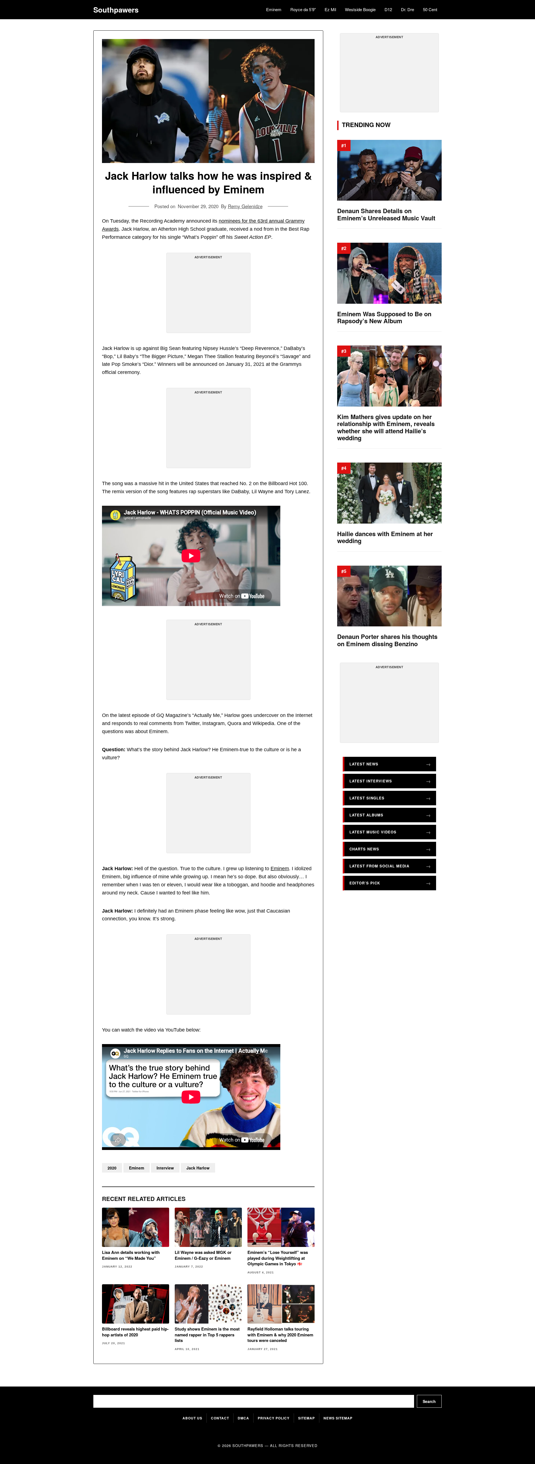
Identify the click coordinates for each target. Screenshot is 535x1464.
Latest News (363, 764)
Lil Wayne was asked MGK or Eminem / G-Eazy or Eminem (203, 1255)
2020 (112, 1168)
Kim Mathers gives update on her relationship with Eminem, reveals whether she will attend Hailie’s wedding (386, 427)
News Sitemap (338, 1418)
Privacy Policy (274, 1418)
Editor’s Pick (364, 883)
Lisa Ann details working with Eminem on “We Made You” (131, 1255)
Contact (220, 1418)
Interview (165, 1168)
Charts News (364, 849)
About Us (192, 1418)
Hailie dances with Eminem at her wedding (385, 537)
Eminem (273, 9)
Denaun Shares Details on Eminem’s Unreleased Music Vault (386, 214)
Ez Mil (330, 9)
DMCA (243, 1418)
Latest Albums (366, 815)
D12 (388, 9)
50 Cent (430, 9)
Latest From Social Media (379, 866)
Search (429, 1401)
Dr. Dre (407, 9)
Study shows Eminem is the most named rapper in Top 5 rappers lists (207, 1334)
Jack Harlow (198, 1168)
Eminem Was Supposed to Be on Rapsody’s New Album (384, 317)
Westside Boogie (360, 9)
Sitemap (306, 1418)
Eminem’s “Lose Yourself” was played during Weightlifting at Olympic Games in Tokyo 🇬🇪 (277, 1258)
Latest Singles (367, 798)
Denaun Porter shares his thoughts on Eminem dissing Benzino (387, 640)
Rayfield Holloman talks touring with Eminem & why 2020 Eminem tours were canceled (280, 1334)
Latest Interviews (370, 781)
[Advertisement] (208, 295)
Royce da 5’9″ (303, 9)
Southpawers (115, 9)
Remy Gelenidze (245, 206)
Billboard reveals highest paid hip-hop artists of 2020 (135, 1332)
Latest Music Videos (373, 832)
